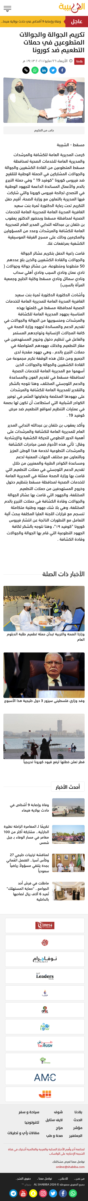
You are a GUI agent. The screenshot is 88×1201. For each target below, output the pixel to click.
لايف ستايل (54, 1120)
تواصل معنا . (44, 1179)
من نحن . (79, 1179)
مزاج (59, 1128)
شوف (58, 1112)
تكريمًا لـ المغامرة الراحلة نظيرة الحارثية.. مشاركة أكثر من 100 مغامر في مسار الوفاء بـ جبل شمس (26, 834)
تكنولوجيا (32, 1122)
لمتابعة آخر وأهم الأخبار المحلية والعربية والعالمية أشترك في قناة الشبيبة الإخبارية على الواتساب (46, 1151)
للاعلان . (63, 1179)
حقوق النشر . (23, 1179)
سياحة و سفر (29, 1112)
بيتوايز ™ (26, 1185)
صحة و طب (54, 1136)
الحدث (78, 1120)
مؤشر (77, 1128)
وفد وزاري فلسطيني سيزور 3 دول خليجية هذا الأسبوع (44, 700)
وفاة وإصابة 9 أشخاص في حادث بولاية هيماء (30, 21)
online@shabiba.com (70, 1167)
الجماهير (75, 1136)
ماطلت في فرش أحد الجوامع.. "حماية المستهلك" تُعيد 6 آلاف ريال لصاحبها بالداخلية (28, 891)
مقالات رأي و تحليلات (23, 1133)
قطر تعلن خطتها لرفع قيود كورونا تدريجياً (54, 761)
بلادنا (79, 61)
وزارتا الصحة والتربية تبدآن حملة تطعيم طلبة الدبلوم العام (46, 636)
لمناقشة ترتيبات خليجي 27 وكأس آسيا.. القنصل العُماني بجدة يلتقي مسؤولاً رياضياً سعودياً (27, 863)
